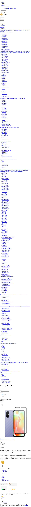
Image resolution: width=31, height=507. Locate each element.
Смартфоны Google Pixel (5, 37)
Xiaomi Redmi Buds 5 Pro (5, 205)
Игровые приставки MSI (5, 147)
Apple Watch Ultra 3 (4, 54)
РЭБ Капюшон (6, 371)
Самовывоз (3, 478)
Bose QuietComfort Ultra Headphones (7, 238)
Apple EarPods (4, 176)
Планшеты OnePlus (4, 47)
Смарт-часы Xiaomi (19, 51)
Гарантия (3, 479)
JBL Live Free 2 (4, 211)
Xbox (2, 143)
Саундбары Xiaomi (4, 290)
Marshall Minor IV (4, 245)
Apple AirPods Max (4, 172)
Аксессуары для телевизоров (12, 127)
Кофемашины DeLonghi (5, 330)
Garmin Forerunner (4, 81)
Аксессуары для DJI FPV (5, 359)
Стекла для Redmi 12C (5, 383)
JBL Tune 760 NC (4, 219)
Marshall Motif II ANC (5, 244)
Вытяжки (6, 306)
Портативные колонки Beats (6, 285)
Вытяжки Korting (4, 314)
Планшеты (5, 32)
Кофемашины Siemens (5, 333)
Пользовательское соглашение (8, 7)
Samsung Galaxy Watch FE (5, 65)
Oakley (1, 372)
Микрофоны (3, 167)
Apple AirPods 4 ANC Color (5, 179)
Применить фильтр (3, 399)
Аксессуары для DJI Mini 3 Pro (6, 358)
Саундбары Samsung (5, 287)
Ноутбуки (1, 98)
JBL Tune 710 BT (4, 221)
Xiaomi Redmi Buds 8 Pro (5, 199)
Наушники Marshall (16, 169)
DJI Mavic (3, 346)
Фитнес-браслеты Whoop (10, 52)
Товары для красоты (3, 335)
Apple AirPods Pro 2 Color (5, 178)
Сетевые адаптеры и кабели (6, 124)
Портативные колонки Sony (6, 281)
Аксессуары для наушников (19, 171)
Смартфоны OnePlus (5, 39)
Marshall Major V (4, 243)
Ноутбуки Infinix (4, 105)
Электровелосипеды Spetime (6, 366)
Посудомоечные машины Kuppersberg (7, 328)
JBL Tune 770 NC (4, 218)
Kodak (3, 162)
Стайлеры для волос (5, 338)
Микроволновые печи (11, 306)
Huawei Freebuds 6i (4, 196)
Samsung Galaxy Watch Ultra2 (6, 62)
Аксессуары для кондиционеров (6, 304)
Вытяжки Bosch (4, 313)
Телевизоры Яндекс (4, 132)
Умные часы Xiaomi (4, 71)
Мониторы (8, 98)
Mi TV (3, 137)
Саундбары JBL (4, 292)
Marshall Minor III (4, 246)
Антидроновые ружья (17, 371)
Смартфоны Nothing (4, 42)
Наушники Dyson (8, 171)
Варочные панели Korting (5, 309)
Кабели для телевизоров (5, 139)
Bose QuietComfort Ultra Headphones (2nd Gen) (8, 236)
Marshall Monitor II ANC (5, 242)
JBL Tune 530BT (4, 213)
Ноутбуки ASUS (4, 100)
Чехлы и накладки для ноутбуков (6, 125)
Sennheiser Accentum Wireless (6, 250)
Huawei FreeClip (4, 197)
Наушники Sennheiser (22, 169)
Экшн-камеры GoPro (5, 165)
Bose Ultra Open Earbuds (5, 240)
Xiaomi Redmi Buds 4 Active (5, 208)
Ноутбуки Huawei (4, 103)
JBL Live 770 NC (4, 223)
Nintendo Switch (4, 145)
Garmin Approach (4, 85)
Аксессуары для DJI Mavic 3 (6, 357)
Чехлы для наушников (5, 274)
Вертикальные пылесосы (5, 299)
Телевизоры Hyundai (5, 135)
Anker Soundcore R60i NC (5, 267)
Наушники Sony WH (5, 183)
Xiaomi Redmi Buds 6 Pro (5, 201)
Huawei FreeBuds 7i (4, 195)
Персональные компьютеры (13, 98)
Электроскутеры (2, 362)
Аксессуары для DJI (14, 343)
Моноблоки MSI (4, 108)
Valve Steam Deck (4, 144)
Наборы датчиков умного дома (6, 296)
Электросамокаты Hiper (5, 369)
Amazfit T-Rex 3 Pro (4, 94)
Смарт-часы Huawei (14, 51)
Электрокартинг (18, 362)
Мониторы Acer (4, 116)
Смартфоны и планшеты (5, 379)
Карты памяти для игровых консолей (7, 156)
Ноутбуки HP (4, 102)
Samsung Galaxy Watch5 (5, 66)
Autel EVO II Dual (4, 354)
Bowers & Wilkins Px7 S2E (5, 256)
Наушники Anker (13, 171)
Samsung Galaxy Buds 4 (5, 185)
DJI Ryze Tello (4, 348)
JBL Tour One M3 (4, 216)
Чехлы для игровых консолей (6, 157)
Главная (3, 378)
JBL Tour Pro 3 (4, 225)
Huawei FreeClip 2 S (4, 192)
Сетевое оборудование (5, 121)
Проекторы (17, 127)
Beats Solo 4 (3, 233)
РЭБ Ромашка (2, 371)
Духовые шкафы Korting (5, 323)
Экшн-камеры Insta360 (5, 164)
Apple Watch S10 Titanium (5, 58)
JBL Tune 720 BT (4, 220)
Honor (6, 52)
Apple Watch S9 (4, 60)
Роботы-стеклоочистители (5, 301)
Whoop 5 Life (4, 91)
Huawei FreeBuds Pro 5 (5, 193)
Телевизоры (2, 127)
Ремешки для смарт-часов (5, 96)
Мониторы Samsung (4, 111)
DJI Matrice (3, 347)
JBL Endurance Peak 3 (5, 210)
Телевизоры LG (4, 130)
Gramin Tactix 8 (4, 75)
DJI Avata (3, 349)
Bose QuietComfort (4, 235)
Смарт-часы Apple (2, 51)
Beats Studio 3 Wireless (5, 231)
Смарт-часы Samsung (8, 51)
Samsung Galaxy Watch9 (5, 61)
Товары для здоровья (9, 335)
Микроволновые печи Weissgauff (6, 320)
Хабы (2, 122)
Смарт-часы (3, 89)
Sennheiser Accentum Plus (5, 251)
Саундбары (8, 276)
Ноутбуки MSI (4, 101)
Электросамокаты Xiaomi (5, 370)
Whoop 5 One (4, 92)
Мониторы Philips (4, 114)
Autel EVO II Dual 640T (5, 355)
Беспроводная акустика (3, 276)
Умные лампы (4, 297)
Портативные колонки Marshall (6, 280)
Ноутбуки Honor (4, 104)
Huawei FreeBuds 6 (4, 194)
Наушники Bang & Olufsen (19, 170)
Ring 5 (3, 375)
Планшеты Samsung (4, 44)
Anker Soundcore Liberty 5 (5, 268)
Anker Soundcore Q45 (5, 271)
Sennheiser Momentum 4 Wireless (6, 247)
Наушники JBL (2, 169)
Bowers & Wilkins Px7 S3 (5, 253)
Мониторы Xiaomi (4, 113)
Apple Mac (3, 120)
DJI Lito (3, 351)
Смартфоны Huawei (4, 36)
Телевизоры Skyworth (5, 131)
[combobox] (4, 18)
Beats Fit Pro (3, 230)
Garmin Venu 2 (4, 80)
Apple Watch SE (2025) (5, 56)
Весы (2, 341)
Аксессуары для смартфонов (6, 49)
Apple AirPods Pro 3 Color (5, 177)
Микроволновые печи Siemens (6, 317)
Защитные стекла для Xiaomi (6, 382)
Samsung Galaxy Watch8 (5, 63)
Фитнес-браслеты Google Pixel (6, 87)
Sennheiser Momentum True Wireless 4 (7, 248)
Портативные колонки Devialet (6, 282)
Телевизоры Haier (4, 134)
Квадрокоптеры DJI (3, 343)
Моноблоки (4, 98)
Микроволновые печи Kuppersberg (7, 319)
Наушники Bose (11, 169)
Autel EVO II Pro (4, 353)
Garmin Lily (3, 77)
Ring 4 (3, 374)
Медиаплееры (6, 127)
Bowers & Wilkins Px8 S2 (5, 255)
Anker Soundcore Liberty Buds (6, 266)
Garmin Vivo (3, 84)
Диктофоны (11, 276)
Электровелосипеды (8, 362)
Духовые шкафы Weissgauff (5, 325)
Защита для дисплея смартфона (6, 381)
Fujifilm (3, 161)
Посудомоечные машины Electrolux (7, 329)
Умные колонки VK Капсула (6, 283)
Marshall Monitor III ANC (5, 241)
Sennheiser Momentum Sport (5, 249)
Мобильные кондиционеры (5, 303)
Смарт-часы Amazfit (22, 52)
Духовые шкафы (16, 306)
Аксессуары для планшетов (6, 50)
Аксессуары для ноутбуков (21, 98)
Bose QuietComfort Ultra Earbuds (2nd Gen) (7, 237)
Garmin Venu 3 (4, 79)
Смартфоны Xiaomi (4, 35)
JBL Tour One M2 (4, 217)
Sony (2, 160)
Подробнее (26, 505)
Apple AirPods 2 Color (5, 181)
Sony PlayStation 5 (4, 142)
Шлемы (3, 154)
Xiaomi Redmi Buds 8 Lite (5, 200)
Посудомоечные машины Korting (6, 327)
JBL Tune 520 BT (4, 222)
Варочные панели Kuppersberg (6, 310)
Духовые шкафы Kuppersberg (6, 324)
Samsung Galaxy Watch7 (5, 64)
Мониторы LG (4, 112)
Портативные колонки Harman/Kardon (7, 279)
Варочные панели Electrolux (6, 311)
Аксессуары (8, 32)
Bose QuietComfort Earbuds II (6, 239)
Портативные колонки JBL (5, 278)
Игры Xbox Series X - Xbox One (6, 150)
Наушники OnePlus (12, 170)
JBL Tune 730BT (4, 212)
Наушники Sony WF (5, 182)
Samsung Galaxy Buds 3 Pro (5, 186)
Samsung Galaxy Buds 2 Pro (5, 189)
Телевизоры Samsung (5, 128)
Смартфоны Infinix (4, 40)
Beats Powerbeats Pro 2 (5, 228)
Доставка (3, 477)
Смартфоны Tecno (4, 41)
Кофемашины (28, 306)
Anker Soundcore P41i (5, 269)
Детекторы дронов (11, 371)
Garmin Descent (4, 82)
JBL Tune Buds (4, 226)
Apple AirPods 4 (4, 174)
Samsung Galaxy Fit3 (4, 68)
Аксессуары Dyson (4, 339)
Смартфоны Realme (4, 38)
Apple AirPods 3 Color (5, 180)
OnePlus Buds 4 (4, 260)
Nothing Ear (3, 263)
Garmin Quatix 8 (4, 83)
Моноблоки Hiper (4, 109)
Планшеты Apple (4, 43)
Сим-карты (11, 32)
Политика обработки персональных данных (10, 8)
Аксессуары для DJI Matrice (6, 360)
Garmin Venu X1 (4, 78)
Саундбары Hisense (4, 289)
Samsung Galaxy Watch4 (5, 67)
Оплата (3, 476)
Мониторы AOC (4, 117)
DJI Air (3, 345)
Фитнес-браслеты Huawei (5, 70)
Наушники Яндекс (2, 171)
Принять (2, 506)
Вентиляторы (2, 294)
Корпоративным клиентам (5, 480)
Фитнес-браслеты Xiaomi (5, 72)
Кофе (2, 334)
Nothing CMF (4, 262)
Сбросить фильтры (8, 399)
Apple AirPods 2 (4, 175)
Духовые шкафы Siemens (5, 322)
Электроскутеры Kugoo (5, 364)
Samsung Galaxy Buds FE (5, 190)
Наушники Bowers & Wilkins (6, 170)
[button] (0, 21)
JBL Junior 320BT (4, 215)
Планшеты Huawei (4, 45)
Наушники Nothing (25, 170)
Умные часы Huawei (5, 69)
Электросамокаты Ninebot (5, 368)
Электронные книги (3, 376)
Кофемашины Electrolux (5, 331)
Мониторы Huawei (4, 118)
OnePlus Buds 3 (4, 259)
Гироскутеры (22, 362)
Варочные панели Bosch (5, 308)
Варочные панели (2, 306)
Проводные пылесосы (5, 300)
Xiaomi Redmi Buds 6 (5, 204)
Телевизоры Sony (4, 129)
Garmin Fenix (3, 74)
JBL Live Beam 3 (4, 224)
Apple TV (3, 136)
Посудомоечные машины (22, 306)
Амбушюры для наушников (5, 275)
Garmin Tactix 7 (4, 76)
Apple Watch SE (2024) (5, 59)
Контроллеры (4, 152)
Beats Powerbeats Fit (4, 229)
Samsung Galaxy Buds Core (5, 188)
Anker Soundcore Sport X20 (5, 265)
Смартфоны (2, 32)
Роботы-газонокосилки (7, 294)
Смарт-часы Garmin (25, 51)
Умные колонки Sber (5, 284)
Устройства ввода (4, 123)
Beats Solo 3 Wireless (4, 232)
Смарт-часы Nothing (17, 52)
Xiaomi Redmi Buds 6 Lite (5, 203)
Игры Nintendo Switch (5, 151)
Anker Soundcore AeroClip (5, 272)
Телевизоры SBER (4, 133)
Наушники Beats (7, 169)
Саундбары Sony (4, 288)
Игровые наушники (4, 153)
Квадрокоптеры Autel (9, 343)
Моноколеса (26, 362)
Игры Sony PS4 (4, 149)
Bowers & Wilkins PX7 (5, 254)
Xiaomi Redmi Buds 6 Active (5, 202)
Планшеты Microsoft (5, 46)
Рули (2, 155)
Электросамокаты (13, 362)
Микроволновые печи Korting (6, 318)
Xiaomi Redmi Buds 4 (5, 207)
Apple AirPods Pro (4, 173)
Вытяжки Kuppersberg (5, 315)
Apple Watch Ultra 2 (4, 57)
